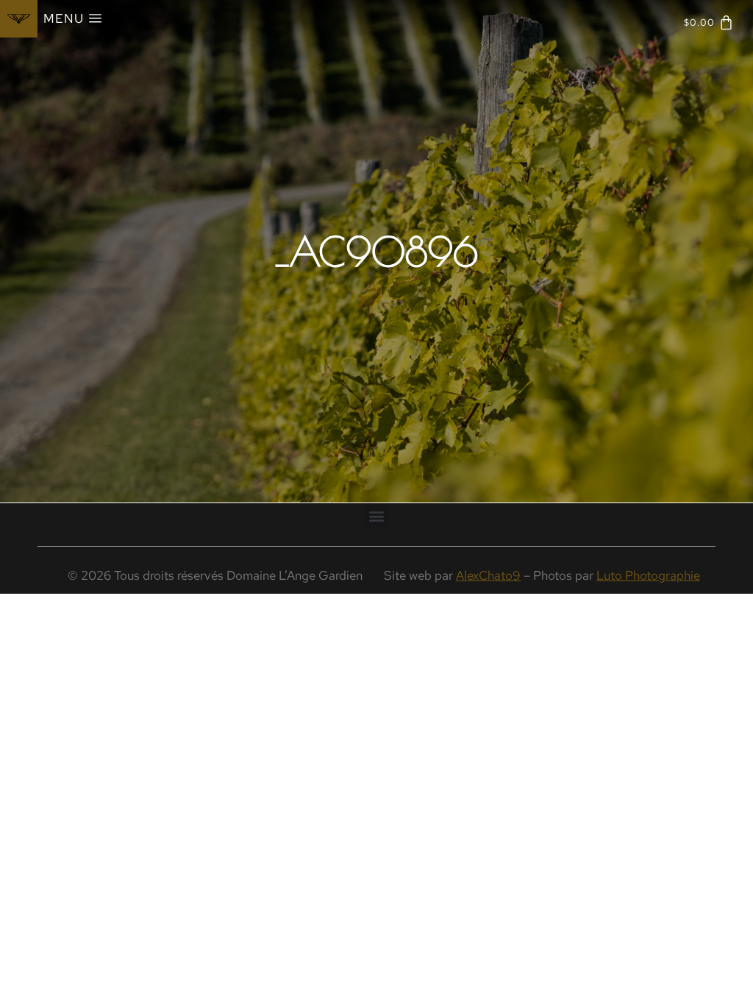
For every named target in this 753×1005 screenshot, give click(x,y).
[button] (377, 515)
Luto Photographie (648, 575)
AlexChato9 (488, 575)
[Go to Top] (731, 983)
